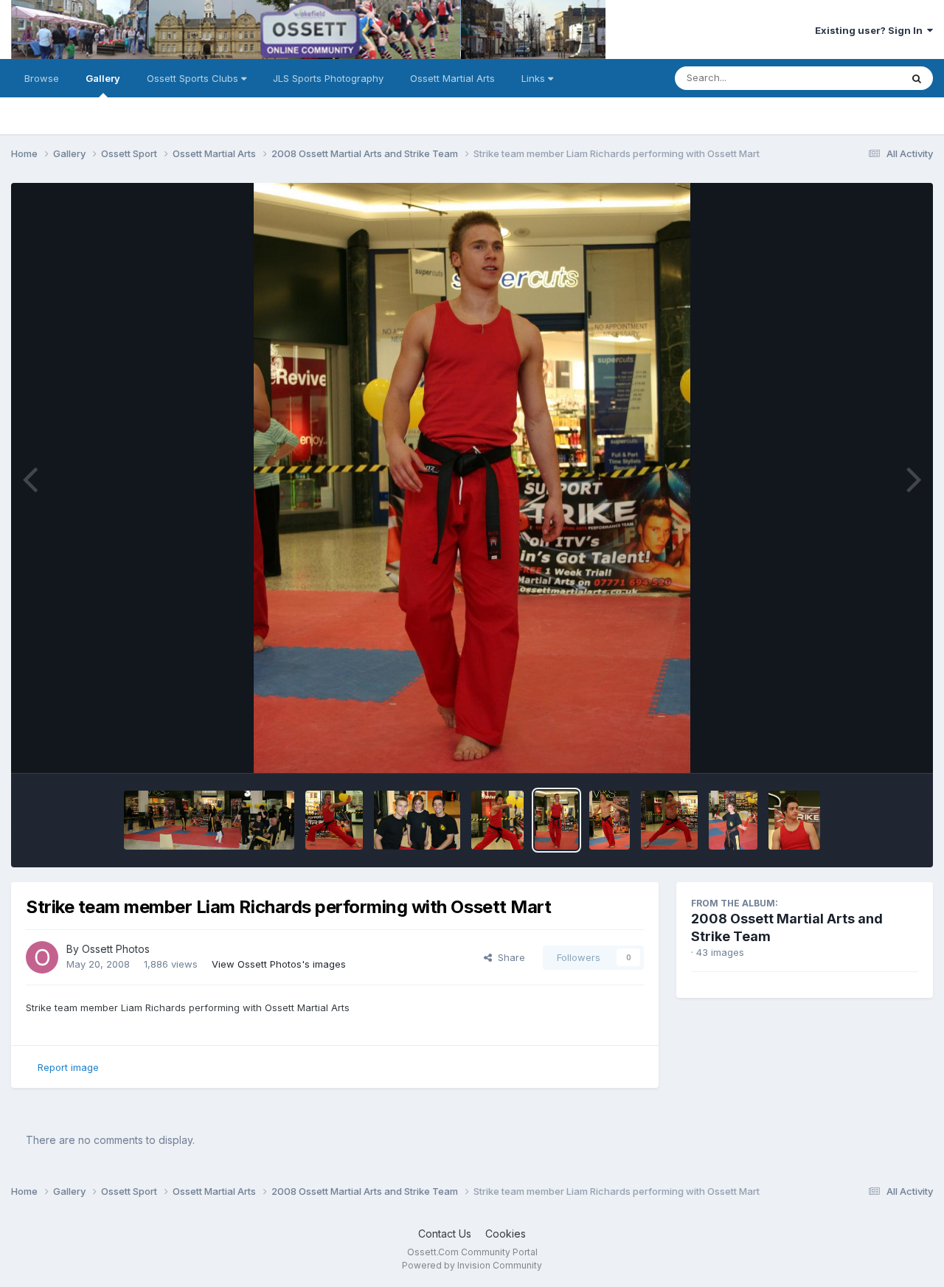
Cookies (505, 1233)
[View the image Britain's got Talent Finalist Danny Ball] (669, 820)
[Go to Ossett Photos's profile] (42, 957)
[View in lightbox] (472, 478)
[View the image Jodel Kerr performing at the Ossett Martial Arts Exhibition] (733, 820)
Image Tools (871, 746)
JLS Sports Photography (328, 78)
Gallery (103, 78)
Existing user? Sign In (871, 30)
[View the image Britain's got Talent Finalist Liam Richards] (609, 820)
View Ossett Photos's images (279, 964)
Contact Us (444, 1233)
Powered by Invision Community (472, 1265)
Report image (68, 1067)
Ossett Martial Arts (452, 78)
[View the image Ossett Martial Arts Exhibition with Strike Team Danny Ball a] (209, 820)
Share (508, 957)
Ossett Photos (116, 949)
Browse (41, 78)
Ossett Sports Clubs (194, 78)
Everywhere (855, 77)
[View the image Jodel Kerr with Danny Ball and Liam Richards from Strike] (417, 820)
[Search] (916, 78)
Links (534, 78)
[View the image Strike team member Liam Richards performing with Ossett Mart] (334, 820)
